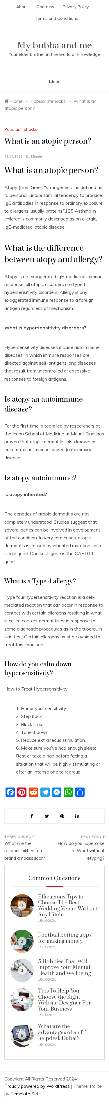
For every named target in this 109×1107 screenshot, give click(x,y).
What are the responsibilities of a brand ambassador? (24, 851)
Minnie (36, 156)
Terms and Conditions (56, 18)
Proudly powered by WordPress (37, 1086)
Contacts (45, 6)
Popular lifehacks (20, 129)
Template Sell (24, 1094)
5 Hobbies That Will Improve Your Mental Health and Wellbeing (64, 967)
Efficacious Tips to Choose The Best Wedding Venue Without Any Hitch (68, 906)
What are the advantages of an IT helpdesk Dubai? (62, 1032)
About (22, 6)
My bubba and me (54, 45)
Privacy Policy (76, 6)
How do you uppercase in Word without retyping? (81, 851)
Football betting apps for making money (65, 938)
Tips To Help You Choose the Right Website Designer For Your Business (64, 1000)
